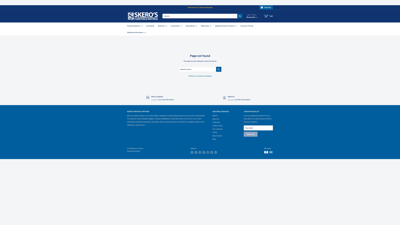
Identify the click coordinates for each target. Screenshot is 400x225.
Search (215, 115)
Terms (214, 132)
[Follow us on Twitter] (195, 152)
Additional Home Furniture (224, 26)
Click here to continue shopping (200, 76)
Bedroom (161, 26)
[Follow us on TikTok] (211, 152)
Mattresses (205, 26)
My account (251, 17)
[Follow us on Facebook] (191, 152)
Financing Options (133, 26)
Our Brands (150, 26)
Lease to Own (217, 126)
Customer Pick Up (246, 26)
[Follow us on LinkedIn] (215, 152)
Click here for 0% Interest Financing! (200, 7)
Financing (216, 122)
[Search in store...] (218, 69)
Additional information (135, 32)
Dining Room (190, 26)
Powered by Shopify (133, 151)
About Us (215, 119)
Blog (214, 139)
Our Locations (217, 129)
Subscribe (267, 7)
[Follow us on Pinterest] (203, 152)
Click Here (155, 100)
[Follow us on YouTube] (207, 152)
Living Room (175, 26)
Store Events (217, 136)
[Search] (239, 16)
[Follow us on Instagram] (199, 152)
